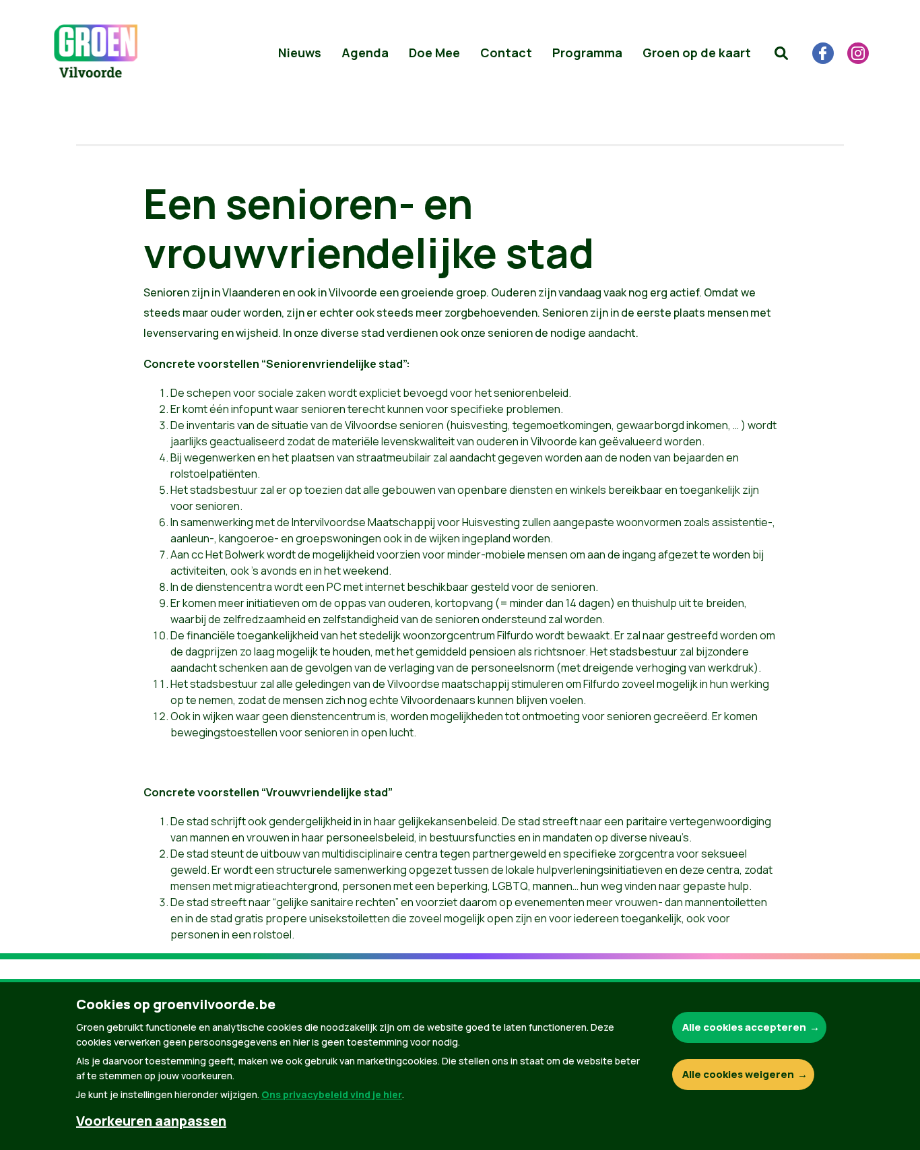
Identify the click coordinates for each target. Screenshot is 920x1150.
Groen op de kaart (697, 52)
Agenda (365, 52)
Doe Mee (434, 52)
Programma (587, 52)
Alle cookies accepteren (744, 1027)
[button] (781, 53)
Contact (506, 52)
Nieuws (299, 52)
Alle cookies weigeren (738, 1074)
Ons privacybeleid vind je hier (331, 1094)
